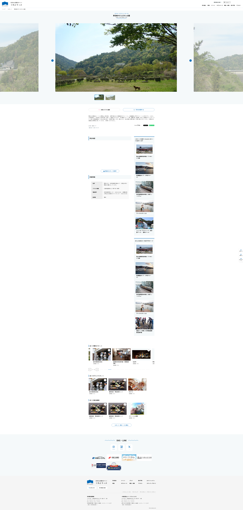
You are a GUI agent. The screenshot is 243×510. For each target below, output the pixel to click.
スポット (10, 9)
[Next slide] (97, 369)
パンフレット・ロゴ (126, 492)
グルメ (131, 480)
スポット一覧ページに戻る (121, 425)
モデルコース (220, 5)
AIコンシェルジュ (151, 480)
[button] (52, 60)
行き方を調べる (140, 109)
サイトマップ (135, 492)
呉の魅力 (204, 5)
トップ (3, 9)
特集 (209, 5)
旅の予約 (233, 5)
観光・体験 (226, 5)
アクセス (238, 5)
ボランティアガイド (151, 483)
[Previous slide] (90, 369)
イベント (213, 5)
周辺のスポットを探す (111, 171)
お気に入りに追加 (105, 109)
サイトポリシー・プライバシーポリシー (148, 492)
